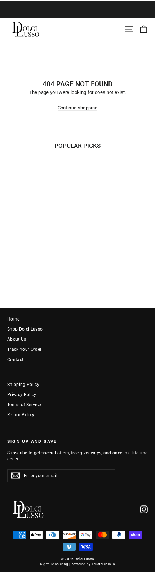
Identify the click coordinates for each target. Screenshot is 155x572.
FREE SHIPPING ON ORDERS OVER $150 (77, 14)
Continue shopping (78, 107)
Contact (15, 359)
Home (13, 319)
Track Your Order (24, 349)
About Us (16, 339)
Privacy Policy (21, 394)
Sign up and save (32, 441)
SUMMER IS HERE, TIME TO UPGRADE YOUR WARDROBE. (77, 5)
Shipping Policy (23, 384)
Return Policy (20, 414)
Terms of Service (24, 404)
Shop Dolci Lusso (25, 329)
